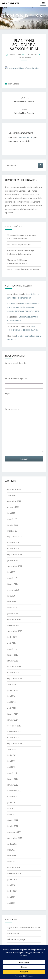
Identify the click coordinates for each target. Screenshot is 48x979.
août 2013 (11, 749)
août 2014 (11, 684)
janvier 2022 (12, 525)
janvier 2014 (12, 719)
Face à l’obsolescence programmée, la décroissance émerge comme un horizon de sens (23, 307)
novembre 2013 (14, 731)
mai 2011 (11, 849)
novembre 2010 (14, 873)
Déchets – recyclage (16, 939)
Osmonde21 (31, 54)
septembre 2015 (14, 631)
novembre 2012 (14, 790)
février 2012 (12, 820)
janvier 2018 (12, 560)
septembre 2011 (14, 838)
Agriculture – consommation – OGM (23, 927)
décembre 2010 (14, 867)
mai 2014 (11, 702)
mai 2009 (11, 903)
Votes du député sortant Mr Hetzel (23, 269)
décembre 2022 (14, 501)
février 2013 (12, 779)
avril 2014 (11, 708)
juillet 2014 (12, 690)
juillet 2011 (12, 844)
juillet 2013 (12, 755)
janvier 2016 (12, 613)
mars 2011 (12, 861)
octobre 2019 (13, 542)
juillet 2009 (12, 891)
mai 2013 (11, 767)
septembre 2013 (14, 743)
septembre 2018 (14, 554)
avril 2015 (11, 643)
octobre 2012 (13, 796)
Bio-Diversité (13, 933)
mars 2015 (12, 649)
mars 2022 (12, 519)
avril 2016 (11, 601)
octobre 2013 (13, 737)
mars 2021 (12, 530)
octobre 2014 (13, 672)
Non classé (13, 83)
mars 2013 (12, 773)
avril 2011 (11, 855)
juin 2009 (11, 897)
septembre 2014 (14, 678)
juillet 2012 (12, 802)
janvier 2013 (12, 784)
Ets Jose (11, 303)
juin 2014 (11, 696)
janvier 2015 (12, 660)
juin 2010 (11, 885)
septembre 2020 (14, 536)
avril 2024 (11, 495)
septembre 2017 (14, 566)
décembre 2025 (14, 489)
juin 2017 (11, 572)
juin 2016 (11, 595)
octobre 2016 (13, 589)
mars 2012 (12, 814)
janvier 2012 (12, 826)
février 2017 (12, 584)
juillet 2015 (12, 637)
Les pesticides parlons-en (19, 244)
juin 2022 (11, 513)
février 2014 (12, 714)
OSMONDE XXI (10, 3)
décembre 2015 (14, 619)
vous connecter (26, 137)
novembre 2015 (14, 625)
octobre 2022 (13, 507)
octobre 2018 (13, 548)
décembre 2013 (14, 725)
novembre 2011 (14, 832)
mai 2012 (11, 808)
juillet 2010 (12, 879)
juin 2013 (11, 761)
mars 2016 (12, 607)
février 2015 (12, 654)
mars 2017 (12, 578)
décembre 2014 (14, 666)
